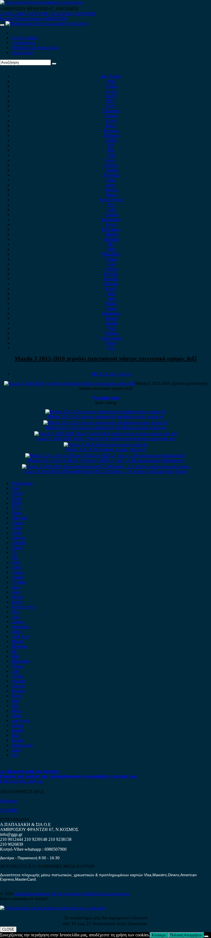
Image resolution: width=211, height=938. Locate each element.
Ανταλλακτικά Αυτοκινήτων (35, 47)
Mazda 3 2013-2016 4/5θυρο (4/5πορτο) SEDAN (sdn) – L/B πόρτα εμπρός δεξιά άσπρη (105, 460)
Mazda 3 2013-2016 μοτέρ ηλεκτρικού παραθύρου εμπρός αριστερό (105, 427)
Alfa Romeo (111, 76)
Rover (111, 288)
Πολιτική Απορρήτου (186, 935)
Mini (111, 249)
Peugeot (111, 273)
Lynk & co (111, 229)
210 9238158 (60, 13)
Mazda (111, 234)
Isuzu (111, 180)
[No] (206, 936)
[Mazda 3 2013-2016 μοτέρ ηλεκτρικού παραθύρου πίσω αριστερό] (105, 411)
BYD (111, 101)
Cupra (111, 120)
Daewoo (111, 130)
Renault (111, 283)
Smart (111, 308)
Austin (111, 86)
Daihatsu (111, 135)
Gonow (111, 165)
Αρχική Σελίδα (24, 37)
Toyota (111, 333)
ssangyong (111, 313)
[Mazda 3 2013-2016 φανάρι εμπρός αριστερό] (105, 444)
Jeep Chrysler (111, 199)
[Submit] (54, 64)
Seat (111, 298)
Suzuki (111, 323)
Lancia (111, 214)
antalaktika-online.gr (32, 893)
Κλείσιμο (159, 935)
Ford (111, 155)
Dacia (111, 125)
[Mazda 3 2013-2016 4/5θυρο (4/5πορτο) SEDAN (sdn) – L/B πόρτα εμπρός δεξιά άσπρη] (105, 455)
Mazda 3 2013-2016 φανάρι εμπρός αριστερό (105, 449)
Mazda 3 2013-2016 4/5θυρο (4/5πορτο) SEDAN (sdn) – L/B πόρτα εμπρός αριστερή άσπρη (105, 471)
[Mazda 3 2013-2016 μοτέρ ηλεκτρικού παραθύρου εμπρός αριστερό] (105, 422)
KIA (111, 204)
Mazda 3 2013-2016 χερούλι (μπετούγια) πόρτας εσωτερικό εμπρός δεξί (106, 358)
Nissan (111, 259)
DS (111, 145)
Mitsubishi (111, 254)
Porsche (111, 278)
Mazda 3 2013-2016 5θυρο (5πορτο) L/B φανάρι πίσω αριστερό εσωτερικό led (105, 438)
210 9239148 (35, 13)
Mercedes (111, 239)
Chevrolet (111, 110)
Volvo (111, 343)
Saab (111, 293)
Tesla (111, 328)
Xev (111, 348)
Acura (111, 91)
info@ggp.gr (11, 834)
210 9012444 (11, 13)
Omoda (111, 269)
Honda (111, 170)
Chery (111, 105)
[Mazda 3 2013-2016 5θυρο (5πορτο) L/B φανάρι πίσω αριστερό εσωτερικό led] (105, 433)
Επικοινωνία (22, 52)
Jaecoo (111, 189)
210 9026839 (84, 13)
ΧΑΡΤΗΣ (9, 810)
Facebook (8, 801)
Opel (111, 264)
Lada (111, 209)
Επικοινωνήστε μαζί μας (21, 781)
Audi (111, 81)
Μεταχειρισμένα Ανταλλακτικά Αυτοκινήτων (90, 893)
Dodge (111, 140)
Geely (111, 160)
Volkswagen (111, 338)
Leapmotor (111, 219)
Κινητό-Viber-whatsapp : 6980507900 (33, 18)
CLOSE (8, 929)
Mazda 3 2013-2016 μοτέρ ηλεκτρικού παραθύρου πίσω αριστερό (105, 416)
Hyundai (111, 175)
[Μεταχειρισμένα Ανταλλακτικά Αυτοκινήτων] (53, 908)
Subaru (111, 318)
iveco (111, 185)
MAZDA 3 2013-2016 (111, 374)
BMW (111, 96)
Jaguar (111, 194)
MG (111, 244)
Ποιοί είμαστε (23, 42)
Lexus (111, 224)
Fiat (111, 150)
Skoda (111, 303)
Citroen (111, 115)
